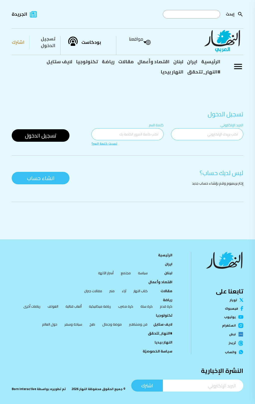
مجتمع (126, 273)
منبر (112, 291)
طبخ (92, 324)
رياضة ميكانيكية (100, 306)
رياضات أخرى (31, 306)
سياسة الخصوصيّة (157, 351)
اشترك (18, 42)
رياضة (108, 61)
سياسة (143, 273)
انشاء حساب (41, 178)
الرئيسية (210, 61)
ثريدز (232, 343)
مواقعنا (136, 39)
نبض (232, 334)
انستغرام (229, 325)
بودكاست (91, 42)
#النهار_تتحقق (203, 71)
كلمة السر (156, 125)
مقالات (126, 61)
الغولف (53, 306)
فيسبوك (231, 308)
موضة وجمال (112, 324)
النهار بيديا (172, 71)
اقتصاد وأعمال (153, 61)
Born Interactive (24, 389)
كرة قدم (166, 306)
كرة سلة (146, 306)
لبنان (178, 61)
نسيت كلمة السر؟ (104, 143)
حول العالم (49, 324)
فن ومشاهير (138, 324)
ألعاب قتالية (73, 306)
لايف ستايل (59, 61)
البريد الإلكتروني (231, 125)
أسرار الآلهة (106, 273)
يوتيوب (230, 317)
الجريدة (19, 14)
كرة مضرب (125, 306)
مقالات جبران (93, 291)
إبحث (230, 14)
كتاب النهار (140, 291)
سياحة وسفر (73, 324)
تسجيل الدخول (48, 42)
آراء (124, 291)
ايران (192, 61)
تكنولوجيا (87, 61)
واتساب (230, 352)
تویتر (233, 300)
